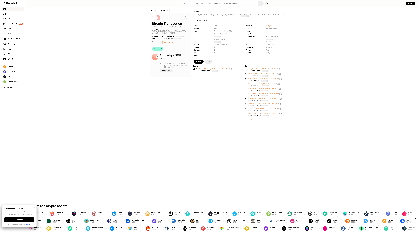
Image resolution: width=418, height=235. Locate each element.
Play (152, 10)
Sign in (28, 224)
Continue (19, 219)
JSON (208, 62)
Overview (199, 62)
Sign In (412, 3)
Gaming (163, 10)
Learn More (166, 70)
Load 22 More (252, 120)
